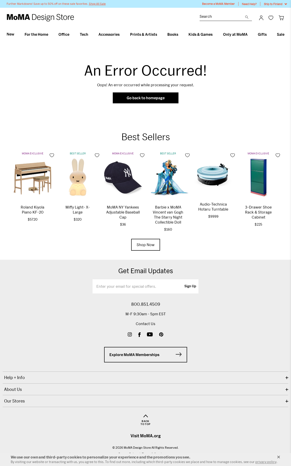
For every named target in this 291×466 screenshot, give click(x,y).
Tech (84, 34)
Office (63, 34)
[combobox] (222, 17)
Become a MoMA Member (218, 3)
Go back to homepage (146, 98)
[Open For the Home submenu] (50, 34)
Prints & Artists (143, 34)
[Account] (261, 17)
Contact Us (145, 323)
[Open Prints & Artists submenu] (159, 34)
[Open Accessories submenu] (121, 34)
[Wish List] (270, 17)
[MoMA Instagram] (129, 335)
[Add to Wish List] (51, 155)
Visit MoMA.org (145, 435)
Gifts (262, 34)
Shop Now (146, 244)
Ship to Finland (273, 3)
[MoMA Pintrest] (161, 335)
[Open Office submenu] (71, 34)
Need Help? (249, 3)
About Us (13, 389)
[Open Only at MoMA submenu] (249, 34)
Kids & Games (200, 34)
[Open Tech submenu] (90, 34)
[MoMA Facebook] (139, 335)
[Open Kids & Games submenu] (214, 34)
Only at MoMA (235, 34)
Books (172, 34)
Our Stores (14, 400)
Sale (280, 34)
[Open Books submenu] (180, 34)
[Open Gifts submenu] (268, 34)
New (10, 34)
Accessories (109, 34)
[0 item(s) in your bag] (281, 17)
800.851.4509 (145, 304)
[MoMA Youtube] (150, 335)
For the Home (36, 34)
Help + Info (14, 377)
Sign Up (190, 286)
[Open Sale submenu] (286, 34)
